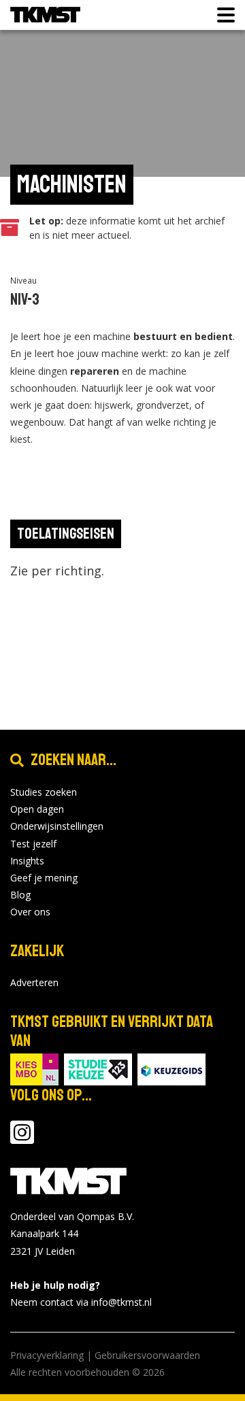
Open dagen (37, 809)
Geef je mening (44, 877)
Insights (27, 860)
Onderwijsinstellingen (56, 826)
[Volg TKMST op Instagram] (22, 1138)
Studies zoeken (43, 792)
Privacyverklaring (47, 1355)
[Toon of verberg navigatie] (222, 14)
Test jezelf (33, 843)
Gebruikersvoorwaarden (147, 1355)
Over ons (30, 911)
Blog (20, 894)
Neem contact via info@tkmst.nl (81, 1302)
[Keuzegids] (171, 1068)
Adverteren (34, 982)
